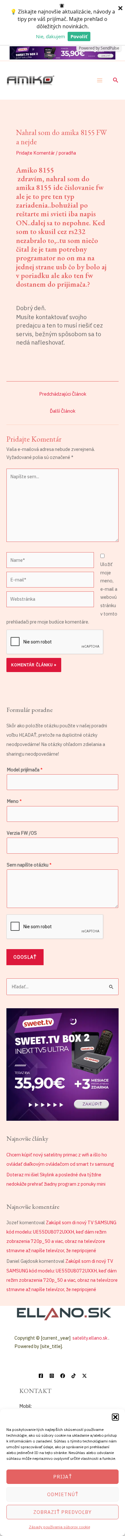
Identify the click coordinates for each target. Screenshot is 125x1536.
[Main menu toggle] (99, 80)
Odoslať (25, 957)
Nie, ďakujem (50, 36)
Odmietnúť (62, 1494)
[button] (115, 1417)
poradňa (67, 153)
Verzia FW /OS (22, 833)
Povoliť (79, 36)
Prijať (62, 1477)
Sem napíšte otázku (29, 865)
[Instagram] (51, 1375)
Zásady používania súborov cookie (59, 1526)
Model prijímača (25, 770)
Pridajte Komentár (35, 153)
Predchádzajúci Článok (62, 394)
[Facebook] (41, 1375)
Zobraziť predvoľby (62, 1512)
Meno (14, 801)
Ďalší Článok (62, 411)
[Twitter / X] (84, 1375)
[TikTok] (73, 1375)
